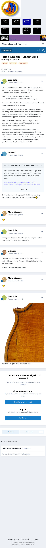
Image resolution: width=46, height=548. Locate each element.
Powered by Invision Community (23, 544)
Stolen (5, 29)
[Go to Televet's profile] (4, 154)
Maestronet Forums (14, 44)
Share (11, 432)
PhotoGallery (26, 30)
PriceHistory (37, 21)
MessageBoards (26, 21)
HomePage (5, 21)
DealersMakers (16, 21)
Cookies (35, 539)
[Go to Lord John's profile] (4, 81)
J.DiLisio (12, 251)
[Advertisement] (10, 494)
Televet (11, 152)
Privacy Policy (13, 539)
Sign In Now (23, 418)
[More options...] (41, 81)
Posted (15, 83)
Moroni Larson (15, 212)
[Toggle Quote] (5, 165)
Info (37, 29)
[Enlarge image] (23, 332)
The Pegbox (17, 71)
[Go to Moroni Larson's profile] (4, 213)
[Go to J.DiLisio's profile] (4, 252)
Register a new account (23, 402)
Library (16, 29)
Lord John (7, 69)
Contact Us (25, 539)
